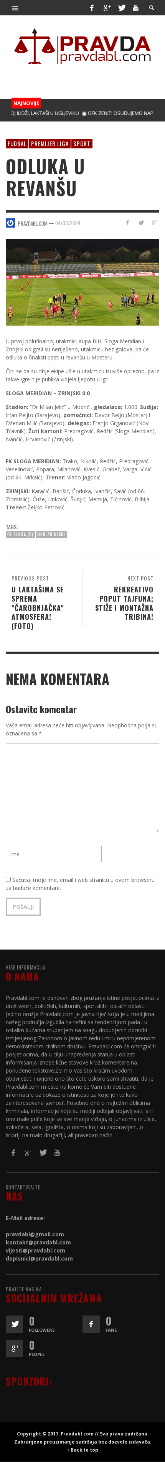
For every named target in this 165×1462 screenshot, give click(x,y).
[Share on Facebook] (127, 222)
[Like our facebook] (91, 1324)
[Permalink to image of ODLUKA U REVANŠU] (82, 281)
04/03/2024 (68, 223)
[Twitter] (121, 7)
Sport (82, 143)
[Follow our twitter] (14, 1324)
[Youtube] (136, 7)
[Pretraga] (15, 7)
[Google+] (106, 7)
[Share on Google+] (154, 222)
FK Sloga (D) (20, 534)
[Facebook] (91, 7)
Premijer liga (50, 143)
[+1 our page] (14, 1348)
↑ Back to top (82, 1450)
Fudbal (17, 143)
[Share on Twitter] (140, 222)
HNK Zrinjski (51, 534)
